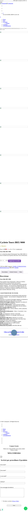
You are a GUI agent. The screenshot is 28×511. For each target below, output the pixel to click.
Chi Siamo (5, 394)
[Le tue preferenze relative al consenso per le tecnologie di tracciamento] (2, 509)
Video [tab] (20, 272)
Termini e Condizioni (7, 409)
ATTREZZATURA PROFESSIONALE (11, 28)
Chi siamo (5, 431)
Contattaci (5, 400)
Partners (4, 396)
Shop (4, 398)
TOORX (14, 266)
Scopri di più (19, 249)
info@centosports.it (4, 386)
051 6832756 (4, 384)
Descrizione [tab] (5, 272)
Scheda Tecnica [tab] (13, 272)
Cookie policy (6, 407)
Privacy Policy (6, 405)
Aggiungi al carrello (14, 260)
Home (1, 28)
